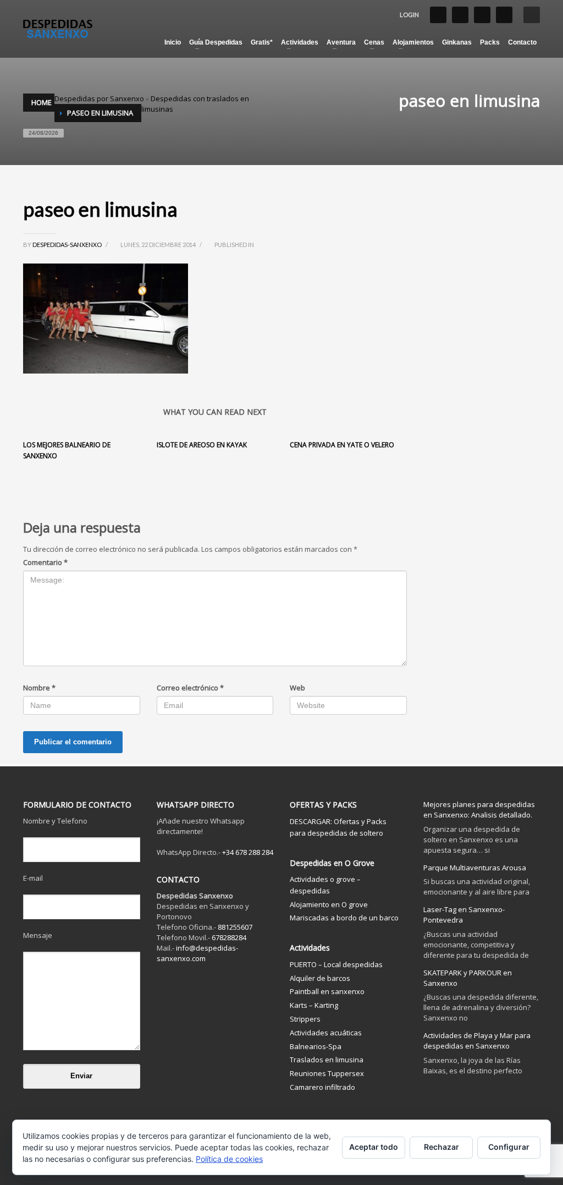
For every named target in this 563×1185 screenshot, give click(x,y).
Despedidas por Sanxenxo (99, 98)
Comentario (45, 562)
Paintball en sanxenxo (327, 991)
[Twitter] (460, 15)
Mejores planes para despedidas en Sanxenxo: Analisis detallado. (479, 809)
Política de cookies (229, 1159)
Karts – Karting (314, 1005)
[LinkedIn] (482, 15)
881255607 (235, 927)
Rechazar (441, 1146)
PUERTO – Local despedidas (336, 964)
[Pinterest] (504, 15)
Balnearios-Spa (315, 1046)
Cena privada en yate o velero (342, 444)
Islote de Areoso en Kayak (202, 444)
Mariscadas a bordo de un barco (344, 918)
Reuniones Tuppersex (327, 1073)
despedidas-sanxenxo (67, 244)
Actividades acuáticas (326, 1033)
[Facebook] (438, 15)
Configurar (508, 1146)
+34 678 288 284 (247, 852)
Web (297, 688)
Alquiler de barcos (320, 978)
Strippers (305, 1019)
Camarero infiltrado (322, 1087)
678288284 (229, 937)
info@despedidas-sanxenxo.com (197, 953)
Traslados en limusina (326, 1060)
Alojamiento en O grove (329, 904)
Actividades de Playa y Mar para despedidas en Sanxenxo (477, 1040)
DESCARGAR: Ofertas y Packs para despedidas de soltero (338, 827)
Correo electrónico (190, 688)
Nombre (39, 688)
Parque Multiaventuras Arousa (474, 868)
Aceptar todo (373, 1146)
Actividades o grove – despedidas (325, 885)
